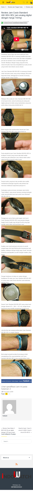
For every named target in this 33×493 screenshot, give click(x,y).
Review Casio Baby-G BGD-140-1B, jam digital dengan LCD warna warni (8, 430)
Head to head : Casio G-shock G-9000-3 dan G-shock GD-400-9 (25, 430)
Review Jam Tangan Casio (15, 7)
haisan (5, 416)
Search (24, 2)
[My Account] (27, 2)
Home (2, 7)
